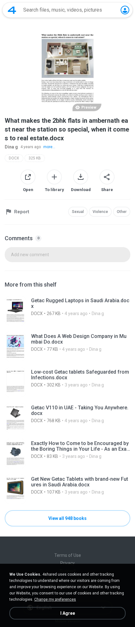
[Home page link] (12, 10)
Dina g (11, 146)
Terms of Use (67, 555)
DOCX (14, 158)
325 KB (35, 158)
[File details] (67, 310)
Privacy (67, 563)
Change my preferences (55, 599)
